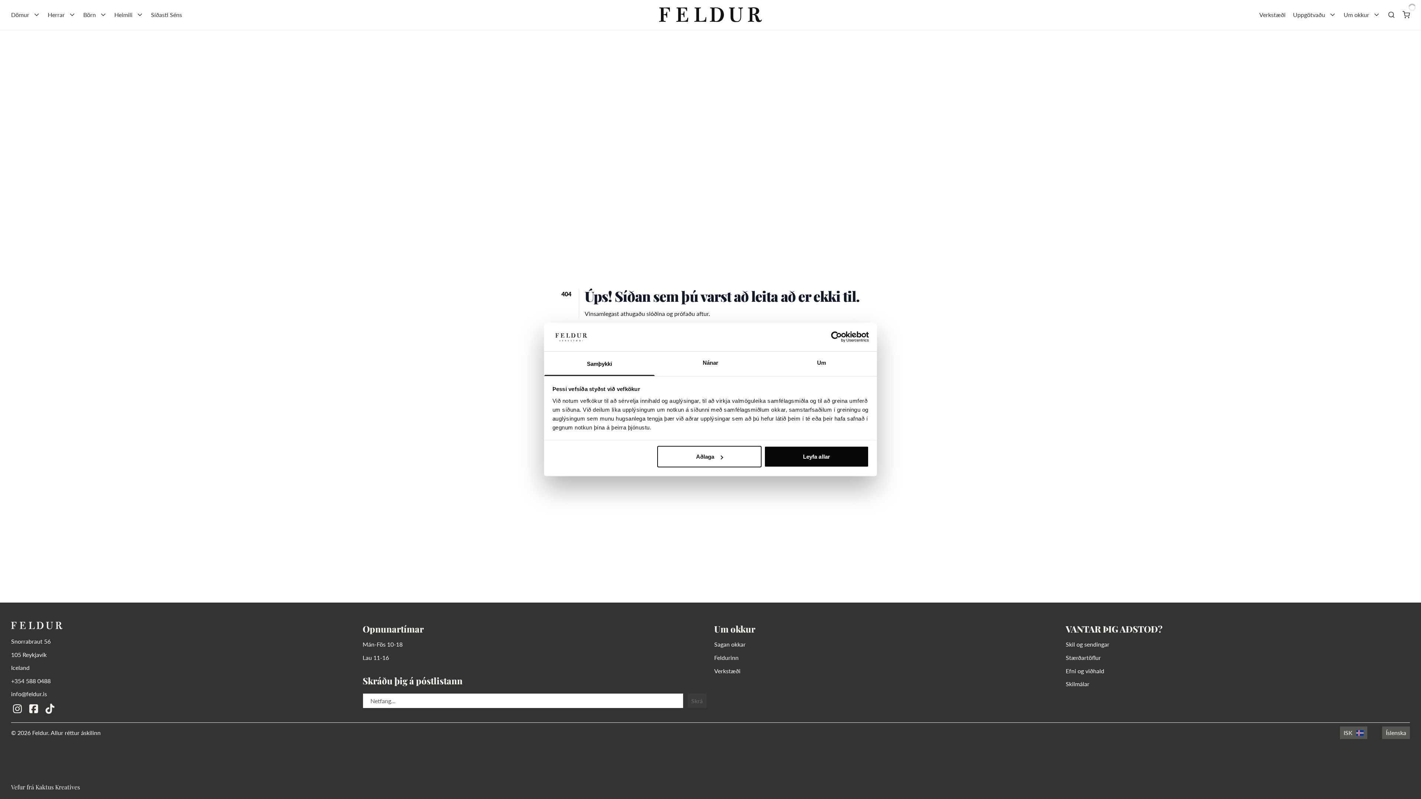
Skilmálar (1077, 683)
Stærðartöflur (1083, 657)
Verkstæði (1272, 14)
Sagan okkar (730, 644)
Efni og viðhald (1085, 670)
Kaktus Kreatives (58, 787)
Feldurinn (726, 657)
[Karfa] (1406, 15)
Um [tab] (821, 362)
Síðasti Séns (166, 14)
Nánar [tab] (711, 362)
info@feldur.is (29, 693)
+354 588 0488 (31, 680)
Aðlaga (705, 457)
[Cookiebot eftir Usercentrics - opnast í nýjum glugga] (836, 337)
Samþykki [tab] (599, 363)
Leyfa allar (816, 457)
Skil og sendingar (1087, 644)
